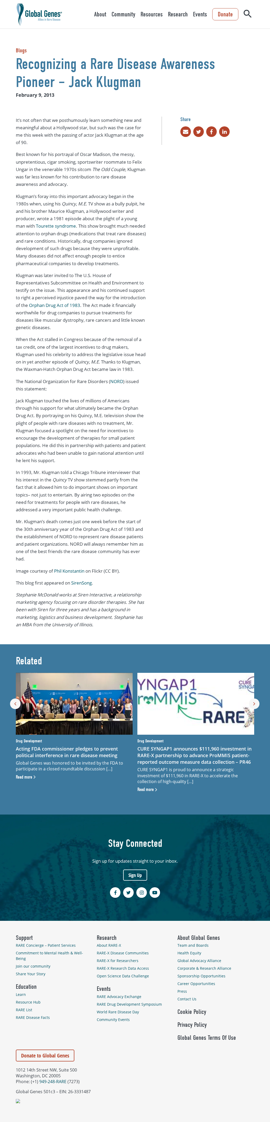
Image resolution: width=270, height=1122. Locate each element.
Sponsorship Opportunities (201, 975)
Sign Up (135, 875)
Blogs (21, 50)
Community (123, 14)
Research (178, 14)
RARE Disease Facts (33, 1017)
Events (200, 14)
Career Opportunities (196, 983)
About (100, 14)
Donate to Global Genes (45, 1055)
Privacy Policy (192, 1024)
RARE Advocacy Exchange (119, 996)
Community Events (113, 1019)
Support (24, 937)
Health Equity (189, 952)
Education (26, 986)
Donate (225, 14)
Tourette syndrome (56, 226)
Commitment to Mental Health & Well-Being (49, 955)
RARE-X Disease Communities (123, 952)
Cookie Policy (191, 1011)
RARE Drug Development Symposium (129, 1004)
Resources (152, 14)
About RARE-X (109, 945)
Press (182, 991)
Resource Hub (28, 1002)
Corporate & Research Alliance (204, 968)
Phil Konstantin (69, 571)
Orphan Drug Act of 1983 (54, 305)
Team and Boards (193, 945)
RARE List (24, 1009)
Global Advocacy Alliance (199, 960)
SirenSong (81, 583)
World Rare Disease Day (118, 1011)
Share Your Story (30, 973)
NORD (116, 381)
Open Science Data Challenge (123, 975)
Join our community (33, 966)
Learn (21, 994)
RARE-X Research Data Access (123, 968)
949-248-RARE (52, 1081)
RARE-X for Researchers (117, 960)
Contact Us (186, 998)
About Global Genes (198, 937)
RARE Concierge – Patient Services (46, 945)
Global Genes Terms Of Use (206, 1037)
